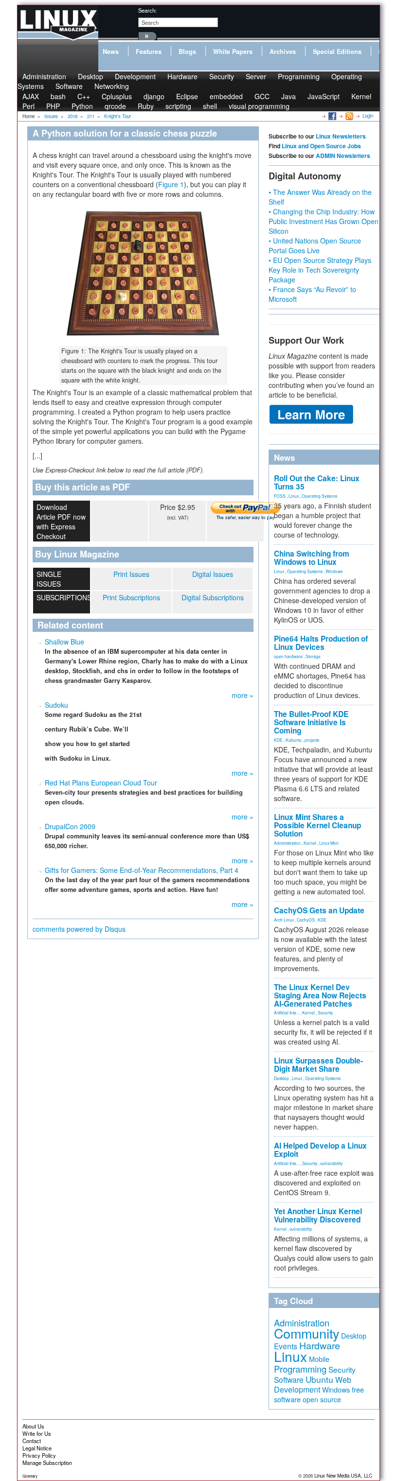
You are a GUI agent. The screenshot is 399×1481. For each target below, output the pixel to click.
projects (312, 740)
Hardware (182, 76)
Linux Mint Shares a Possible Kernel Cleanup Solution (317, 825)
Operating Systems (319, 496)
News (111, 51)
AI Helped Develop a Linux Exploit (320, 1149)
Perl (28, 106)
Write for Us (36, 1433)
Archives (283, 51)
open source (322, 1399)
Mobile (319, 1359)
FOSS (280, 496)
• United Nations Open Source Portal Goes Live (315, 245)
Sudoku (56, 705)
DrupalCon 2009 (70, 826)
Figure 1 (171, 184)
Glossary (29, 1476)
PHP (53, 106)
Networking (111, 86)
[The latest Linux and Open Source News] (348, 115)
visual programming (259, 106)
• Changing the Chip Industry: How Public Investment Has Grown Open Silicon (324, 221)
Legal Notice (37, 1448)
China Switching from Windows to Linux (311, 557)
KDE (278, 740)
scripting (178, 106)
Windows (334, 571)
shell (210, 106)
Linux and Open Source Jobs (321, 145)
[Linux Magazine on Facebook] (331, 115)
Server (256, 76)
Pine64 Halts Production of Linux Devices (321, 642)
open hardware (288, 656)
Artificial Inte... (286, 1012)
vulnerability (331, 1163)
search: (147, 10)
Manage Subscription (47, 1462)
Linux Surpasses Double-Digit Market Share (318, 1064)
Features (149, 51)
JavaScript (324, 96)
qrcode (115, 106)
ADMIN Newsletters (343, 155)
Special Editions (337, 51)
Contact (31, 1441)
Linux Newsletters (341, 136)
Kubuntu (294, 740)
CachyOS (306, 920)
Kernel (361, 96)
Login (368, 115)
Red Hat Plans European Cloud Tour (101, 782)
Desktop (281, 1078)
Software (69, 86)
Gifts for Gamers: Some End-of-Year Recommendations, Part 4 (141, 870)
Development (135, 76)
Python (82, 106)
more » (243, 695)
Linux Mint (328, 843)
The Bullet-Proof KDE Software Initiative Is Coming (311, 722)
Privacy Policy (39, 1455)
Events (285, 1346)
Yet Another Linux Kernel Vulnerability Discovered (318, 1215)
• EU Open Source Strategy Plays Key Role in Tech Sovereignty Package (320, 269)
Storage (313, 656)
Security (221, 76)
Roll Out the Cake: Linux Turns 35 (317, 482)
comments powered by (79, 929)
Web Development (312, 1384)
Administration (287, 843)
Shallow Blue (64, 641)
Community (306, 1333)
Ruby (146, 106)
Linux (294, 496)
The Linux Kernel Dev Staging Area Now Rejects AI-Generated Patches (320, 995)
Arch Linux (284, 920)
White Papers (233, 51)
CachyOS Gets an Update (319, 910)
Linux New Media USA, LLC (343, 1475)
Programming (299, 76)
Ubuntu (319, 1379)
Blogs (187, 51)
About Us (33, 1426)
